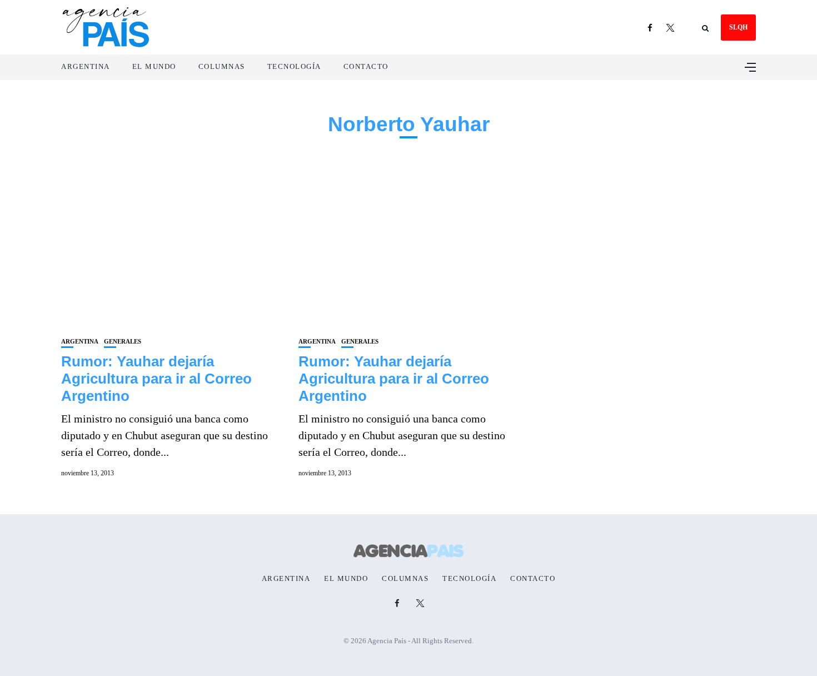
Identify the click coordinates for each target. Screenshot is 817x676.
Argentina (85, 66)
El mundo (154, 66)
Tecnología (294, 66)
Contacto (365, 66)
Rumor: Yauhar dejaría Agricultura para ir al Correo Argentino (156, 378)
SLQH (738, 27)
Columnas (221, 66)
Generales (122, 342)
